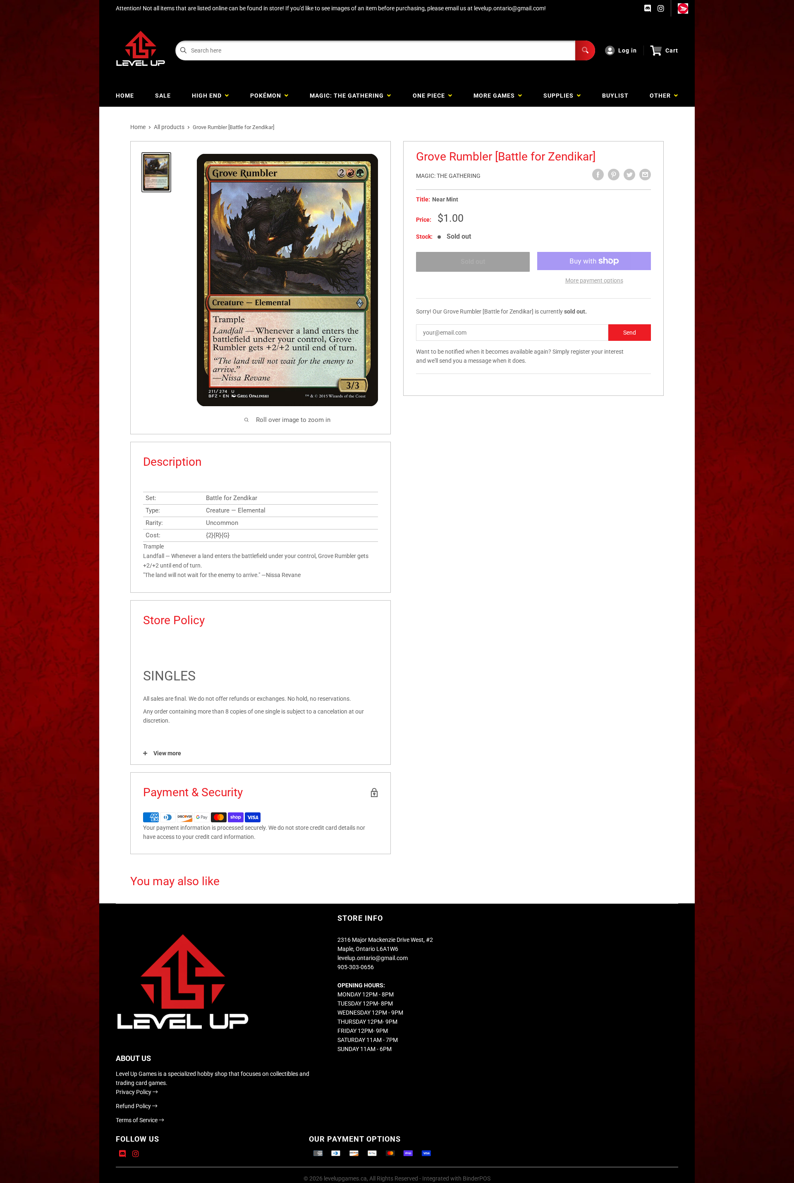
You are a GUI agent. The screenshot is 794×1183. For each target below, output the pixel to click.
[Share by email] (645, 174)
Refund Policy (134, 1106)
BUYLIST (615, 95)
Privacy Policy (134, 1092)
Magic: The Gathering (448, 175)
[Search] (585, 50)
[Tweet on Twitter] (629, 174)
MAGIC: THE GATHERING (348, 95)
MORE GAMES (496, 95)
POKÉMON (267, 95)
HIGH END (208, 95)
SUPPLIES (560, 95)
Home (138, 127)
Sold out (473, 262)
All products (169, 127)
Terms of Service (137, 1120)
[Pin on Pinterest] (613, 174)
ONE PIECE (430, 95)
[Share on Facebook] (598, 174)
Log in (627, 50)
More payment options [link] (594, 280)
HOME (125, 95)
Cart (671, 50)
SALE (163, 95)
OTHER (662, 95)
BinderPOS (476, 1178)
